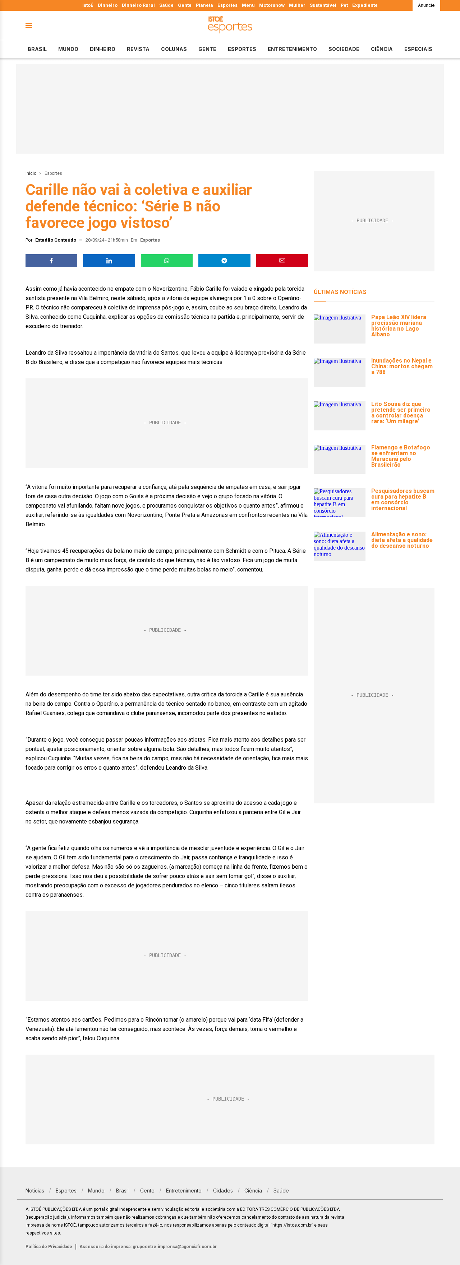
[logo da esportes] (230, 25)
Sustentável (323, 5)
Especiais (418, 49)
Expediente (365, 5)
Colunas (174, 49)
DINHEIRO (102, 49)
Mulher (297, 5)
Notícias (35, 1190)
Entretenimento (292, 49)
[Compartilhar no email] (282, 260)
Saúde (166, 5)
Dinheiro (108, 5)
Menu (248, 5)
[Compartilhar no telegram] (224, 260)
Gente (185, 5)
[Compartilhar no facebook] (51, 260)
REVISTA (138, 49)
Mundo (68, 49)
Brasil (37, 49)
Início (31, 173)
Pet (344, 5)
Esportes (227, 5)
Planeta (204, 5)
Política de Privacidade (49, 1246)
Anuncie (426, 5)
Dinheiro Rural (138, 5)
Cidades (223, 1190)
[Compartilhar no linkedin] (109, 260)
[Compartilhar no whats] (167, 260)
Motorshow (272, 5)
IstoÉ (87, 5)
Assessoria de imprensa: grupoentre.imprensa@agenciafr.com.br (148, 1246)
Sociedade (343, 49)
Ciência (382, 49)
